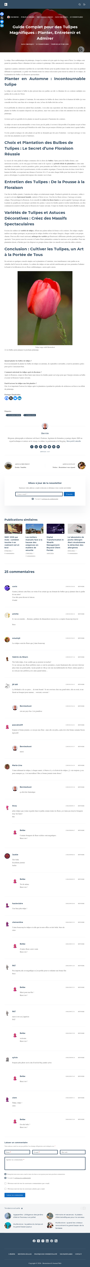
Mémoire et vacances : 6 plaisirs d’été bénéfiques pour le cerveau (69, 1216)
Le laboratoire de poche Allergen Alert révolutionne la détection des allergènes (76, 542)
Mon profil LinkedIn (74, 441)
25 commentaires (76, 17)
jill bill (15, 684)
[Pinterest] (51, 1241)
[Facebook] (7, 398)
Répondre (81, 586)
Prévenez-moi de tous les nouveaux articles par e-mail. (26, 1189)
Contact (78, 1254)
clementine (17, 922)
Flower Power (14, 415)
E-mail (37, 1152)
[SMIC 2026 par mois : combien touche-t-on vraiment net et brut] (13, 529)
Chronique (63, 17)
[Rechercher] (80, 4)
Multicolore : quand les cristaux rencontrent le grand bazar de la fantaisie (69, 1225)
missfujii (16, 638)
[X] (11, 398)
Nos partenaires (66, 1254)
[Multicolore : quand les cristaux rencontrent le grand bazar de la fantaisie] (50, 1225)
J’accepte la (46, 499)
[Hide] (1, 29)
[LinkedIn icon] (36, 446)
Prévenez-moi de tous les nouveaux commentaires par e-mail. (29, 1183)
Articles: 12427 (45, 451)
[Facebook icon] (31, 446)
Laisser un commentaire (15, 1195)
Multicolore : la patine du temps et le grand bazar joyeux (28, 1225)
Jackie (15, 855)
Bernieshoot (26, 706)
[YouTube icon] (58, 446)
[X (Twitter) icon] (45, 446)
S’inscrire (69, 494)
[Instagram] (42, 1241)
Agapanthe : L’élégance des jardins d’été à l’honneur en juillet (28, 1216)
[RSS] (56, 1241)
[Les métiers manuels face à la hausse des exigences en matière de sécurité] (34, 529)
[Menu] (84, 4)
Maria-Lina (17, 765)
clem (14, 1098)
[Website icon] (40, 446)
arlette (15, 614)
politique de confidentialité (50, 499)
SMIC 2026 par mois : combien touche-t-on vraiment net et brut (11, 542)
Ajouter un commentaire (15, 1159)
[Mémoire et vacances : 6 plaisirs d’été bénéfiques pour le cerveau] (50, 1216)
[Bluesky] (15, 398)
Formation (30, 415)
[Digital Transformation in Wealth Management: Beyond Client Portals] (55, 529)
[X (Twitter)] (38, 1241)
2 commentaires (30, 556)
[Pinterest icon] (53, 446)
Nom (8, 1152)
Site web (64, 1152)
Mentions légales (25, 1254)
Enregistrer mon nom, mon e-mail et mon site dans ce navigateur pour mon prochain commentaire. (36, 1174)
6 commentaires (72, 553)
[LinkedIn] (47, 1241)
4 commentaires (9, 553)
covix (14, 586)
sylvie (15, 1057)
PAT (14, 966)
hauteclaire (17, 903)
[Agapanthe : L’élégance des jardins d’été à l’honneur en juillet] (7, 1216)
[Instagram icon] (49, 446)
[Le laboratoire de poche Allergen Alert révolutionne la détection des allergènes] (77, 529)
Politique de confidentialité (45, 1254)
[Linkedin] (19, 398)
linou (14, 806)
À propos (11, 1254)
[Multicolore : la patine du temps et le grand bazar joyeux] (7, 1225)
